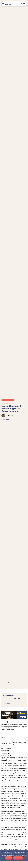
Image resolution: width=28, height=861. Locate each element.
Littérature (8, 403)
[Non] (25, 856)
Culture (3, 403)
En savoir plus (18, 858)
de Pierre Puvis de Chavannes (12, 780)
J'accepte (8, 858)
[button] (4, 698)
